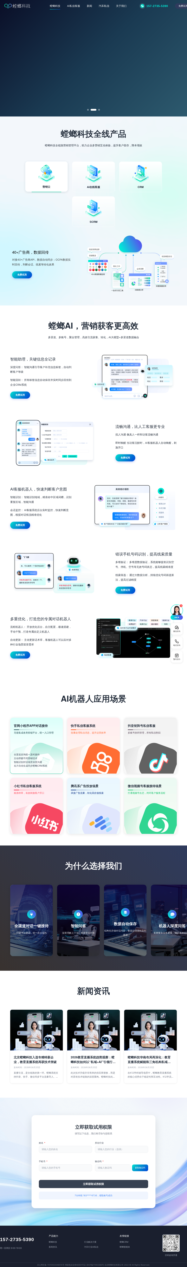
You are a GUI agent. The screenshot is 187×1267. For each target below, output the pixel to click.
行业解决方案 (90, 1242)
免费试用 (19, 68)
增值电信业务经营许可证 (75, 1265)
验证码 (99, 1161)
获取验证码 (140, 1168)
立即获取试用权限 (93, 1184)
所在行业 (99, 1142)
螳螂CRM (124, 1242)
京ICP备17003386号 (95, 1265)
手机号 (43, 1161)
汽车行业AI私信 (91, 1247)
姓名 (42, 1142)
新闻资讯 (53, 1247)
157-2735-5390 (17, 1239)
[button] (177, 611)
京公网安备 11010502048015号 (50, 1265)
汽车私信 (104, 5)
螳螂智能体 (125, 1247)
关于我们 (121, 5)
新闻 (89, 5)
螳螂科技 (55, 5)
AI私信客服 (73, 5)
